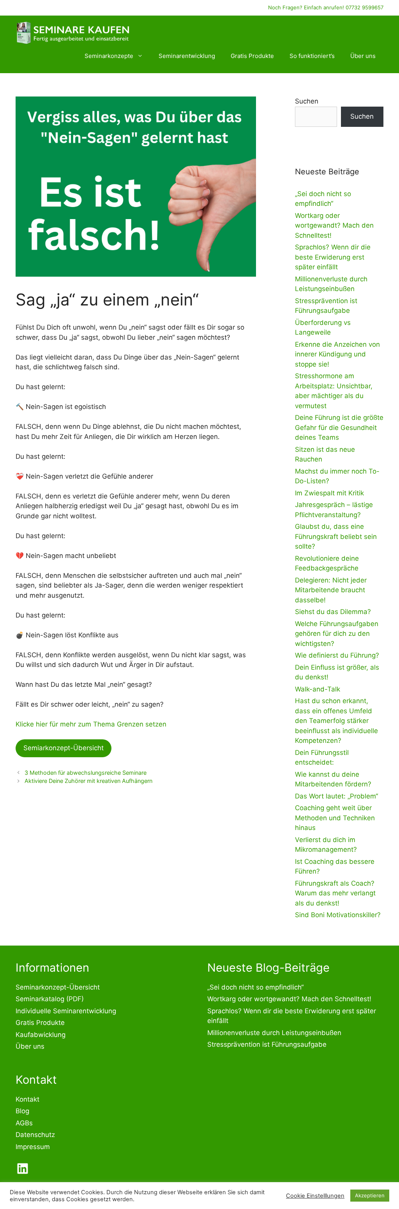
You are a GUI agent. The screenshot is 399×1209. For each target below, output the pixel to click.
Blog (22, 1111)
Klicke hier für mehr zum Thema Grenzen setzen (91, 724)
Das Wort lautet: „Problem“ (336, 796)
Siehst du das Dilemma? (333, 612)
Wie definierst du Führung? (337, 655)
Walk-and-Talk (317, 689)
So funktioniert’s (312, 56)
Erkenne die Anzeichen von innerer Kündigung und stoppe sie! (337, 354)
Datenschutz (35, 1135)
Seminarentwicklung (187, 56)
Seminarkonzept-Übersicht (58, 987)
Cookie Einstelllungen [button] (315, 1195)
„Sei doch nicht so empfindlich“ (255, 987)
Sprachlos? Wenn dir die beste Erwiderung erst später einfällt (333, 257)
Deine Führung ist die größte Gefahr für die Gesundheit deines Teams (339, 427)
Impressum (33, 1147)
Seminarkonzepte (109, 56)
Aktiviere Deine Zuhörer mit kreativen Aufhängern (88, 780)
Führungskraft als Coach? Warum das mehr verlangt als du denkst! (335, 893)
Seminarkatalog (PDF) (50, 999)
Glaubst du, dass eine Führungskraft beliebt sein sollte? (336, 536)
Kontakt (27, 1099)
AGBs (24, 1123)
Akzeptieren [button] (370, 1195)
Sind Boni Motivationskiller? (338, 915)
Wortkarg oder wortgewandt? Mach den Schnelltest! (334, 225)
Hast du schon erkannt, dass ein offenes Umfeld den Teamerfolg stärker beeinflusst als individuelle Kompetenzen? (336, 720)
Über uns (363, 56)
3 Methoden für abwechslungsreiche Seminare (86, 772)
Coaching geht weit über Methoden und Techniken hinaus (335, 818)
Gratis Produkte (252, 56)
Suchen (306, 101)
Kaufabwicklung (40, 1035)
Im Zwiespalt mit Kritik (329, 493)
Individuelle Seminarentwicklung (66, 1011)
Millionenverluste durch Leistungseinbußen (274, 1033)
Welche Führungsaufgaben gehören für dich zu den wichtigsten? (336, 633)
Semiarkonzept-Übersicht (63, 748)
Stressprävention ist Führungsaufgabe (267, 1044)
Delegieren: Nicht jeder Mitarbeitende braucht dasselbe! (331, 590)
